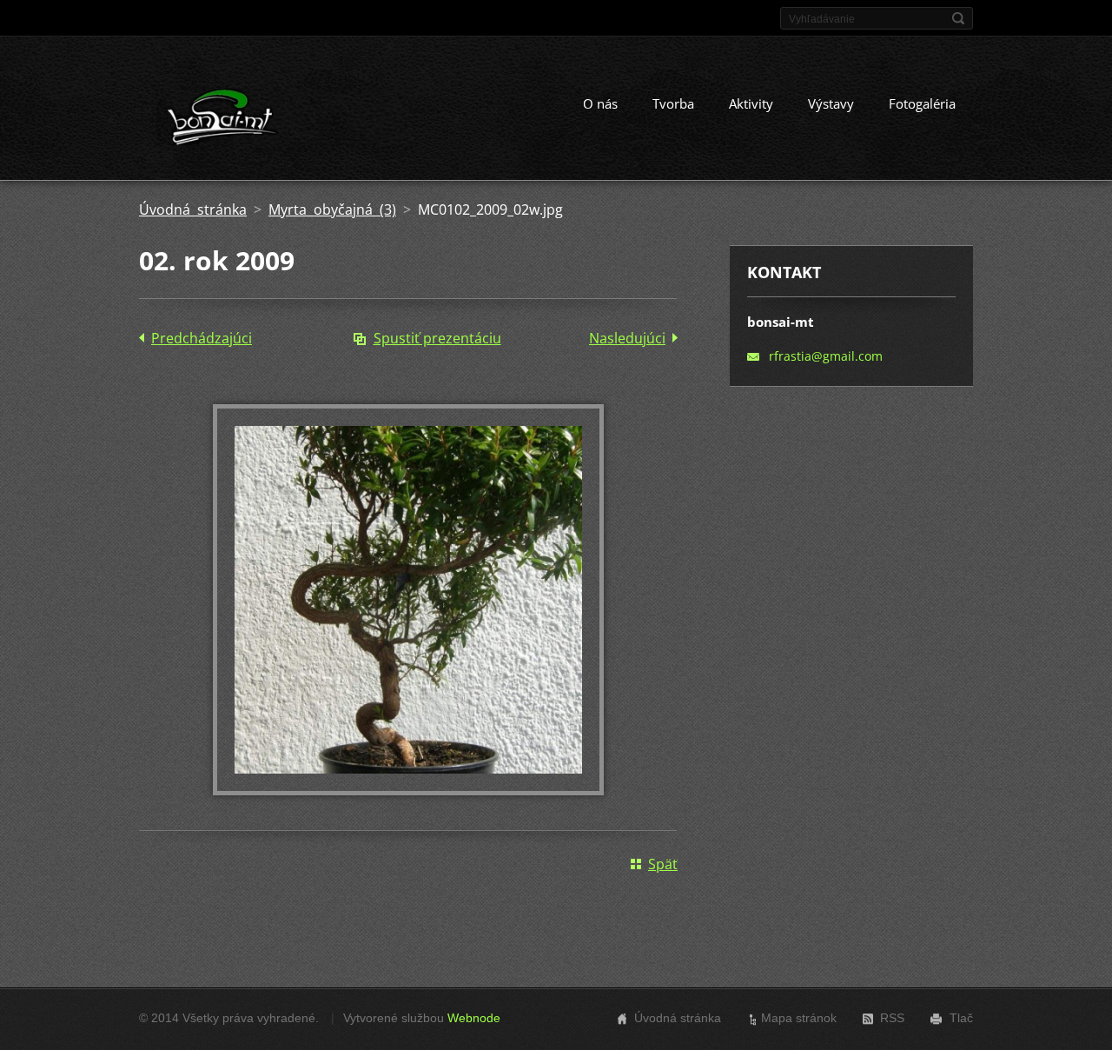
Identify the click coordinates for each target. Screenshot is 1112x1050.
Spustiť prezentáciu (437, 338)
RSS (892, 1018)
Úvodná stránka (193, 209)
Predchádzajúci (201, 338)
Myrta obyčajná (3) (332, 209)
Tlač (961, 1018)
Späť (663, 864)
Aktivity (751, 103)
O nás (600, 103)
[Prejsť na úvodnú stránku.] (285, 120)
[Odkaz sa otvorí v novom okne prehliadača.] (408, 790)
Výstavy (831, 103)
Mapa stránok (799, 1018)
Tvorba (673, 103)
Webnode (473, 1018)
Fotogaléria (922, 103)
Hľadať (958, 18)
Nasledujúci (627, 338)
